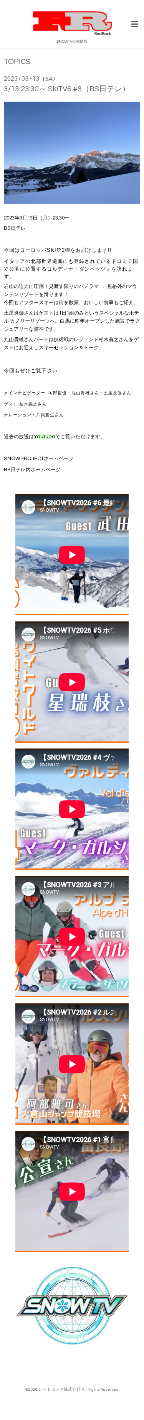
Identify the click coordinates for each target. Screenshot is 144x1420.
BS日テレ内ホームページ (32, 469)
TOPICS (17, 61)
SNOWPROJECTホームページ (39, 458)
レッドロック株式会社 (59, 1389)
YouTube (44, 436)
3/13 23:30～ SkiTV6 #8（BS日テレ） (67, 89)
